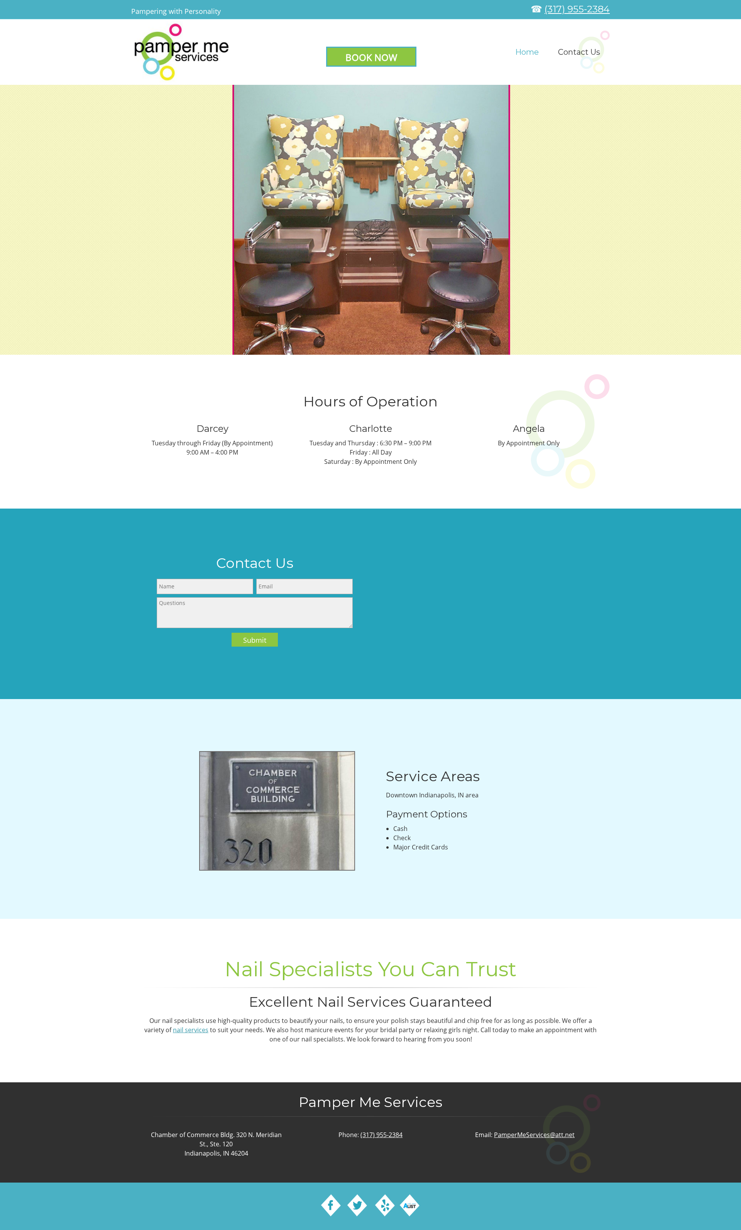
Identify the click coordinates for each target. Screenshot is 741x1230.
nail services (190, 1030)
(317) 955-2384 (577, 9)
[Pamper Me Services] (181, 52)
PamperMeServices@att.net (534, 1135)
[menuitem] (527, 52)
